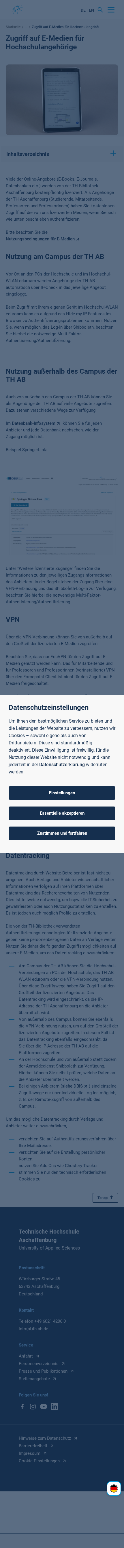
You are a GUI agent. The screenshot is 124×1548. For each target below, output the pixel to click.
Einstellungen (62, 792)
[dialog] (62, 774)
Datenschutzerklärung (62, 764)
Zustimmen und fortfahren (62, 833)
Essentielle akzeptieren (62, 813)
